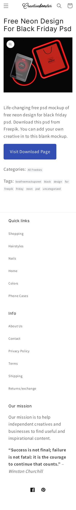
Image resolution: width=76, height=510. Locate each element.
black (47, 181)
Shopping (16, 233)
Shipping (15, 376)
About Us (15, 326)
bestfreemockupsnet (28, 181)
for (67, 181)
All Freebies (35, 170)
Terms (13, 363)
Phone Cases (18, 296)
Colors (13, 283)
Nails (12, 258)
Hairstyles (16, 246)
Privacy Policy (19, 351)
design (58, 181)
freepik (8, 189)
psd (37, 189)
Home (13, 271)
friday (19, 189)
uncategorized (52, 189)
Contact (14, 338)
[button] (6, 5)
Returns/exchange (22, 388)
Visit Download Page (30, 151)
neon (29, 189)
